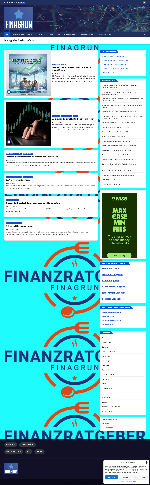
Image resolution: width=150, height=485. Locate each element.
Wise (28, 451)
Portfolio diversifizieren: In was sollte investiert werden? (32, 157)
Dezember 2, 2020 (12, 206)
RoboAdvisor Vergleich (113, 293)
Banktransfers (106, 342)
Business (105, 347)
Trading (63, 64)
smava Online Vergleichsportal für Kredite (115, 64)
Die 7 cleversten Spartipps (18, 180)
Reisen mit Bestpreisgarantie (111, 312)
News (104, 393)
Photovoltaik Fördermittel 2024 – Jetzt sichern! (116, 141)
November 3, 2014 (13, 229)
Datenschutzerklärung (130, 481)
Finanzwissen (104, 34)
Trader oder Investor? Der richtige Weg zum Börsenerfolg (33, 203)
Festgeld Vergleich (111, 299)
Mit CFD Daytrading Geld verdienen (113, 56)
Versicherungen (107, 411)
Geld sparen (106, 365)
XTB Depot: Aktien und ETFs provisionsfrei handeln (118, 123)
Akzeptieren (111, 477)
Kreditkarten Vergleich (114, 286)
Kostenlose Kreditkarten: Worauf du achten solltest (118, 175)
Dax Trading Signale (27, 444)
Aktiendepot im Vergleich (109, 72)
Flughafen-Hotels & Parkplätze (111, 320)
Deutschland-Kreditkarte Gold (111, 184)
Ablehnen (125, 477)
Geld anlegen (18, 153)
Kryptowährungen (28, 153)
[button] (146, 462)
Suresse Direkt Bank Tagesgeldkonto (114, 136)
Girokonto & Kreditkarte (22, 34)
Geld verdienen (107, 370)
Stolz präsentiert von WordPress (66, 482)
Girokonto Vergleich (112, 274)
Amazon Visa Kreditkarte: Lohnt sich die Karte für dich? (119, 145)
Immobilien (105, 379)
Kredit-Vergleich (110, 280)
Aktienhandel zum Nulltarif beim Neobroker (73, 119)
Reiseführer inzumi (108, 316)
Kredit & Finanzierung (67, 34)
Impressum (105, 423)
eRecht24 (40, 451)
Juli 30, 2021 (11, 160)
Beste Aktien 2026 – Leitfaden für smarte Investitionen (119, 111)
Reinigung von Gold (108, 179)
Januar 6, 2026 (58, 73)
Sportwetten (106, 397)
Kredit (104, 384)
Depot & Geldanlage (45, 34)
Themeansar (89, 482)
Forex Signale (10, 444)
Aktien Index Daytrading (13, 451)
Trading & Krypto (87, 34)
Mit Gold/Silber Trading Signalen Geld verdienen (117, 150)
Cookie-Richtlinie (120, 481)
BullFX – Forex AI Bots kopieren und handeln (116, 170)
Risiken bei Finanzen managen (20, 226)
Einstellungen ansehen (140, 477)
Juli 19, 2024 (58, 122)
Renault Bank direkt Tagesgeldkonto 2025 (115, 127)
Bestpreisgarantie (107, 324)
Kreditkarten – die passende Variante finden (115, 68)
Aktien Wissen (56, 64)
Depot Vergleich (110, 268)
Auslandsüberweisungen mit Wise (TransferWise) (117, 60)
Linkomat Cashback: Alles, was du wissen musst (118, 159)
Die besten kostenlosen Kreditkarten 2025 (115, 132)
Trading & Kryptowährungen (111, 406)
